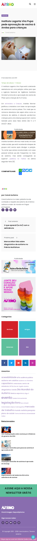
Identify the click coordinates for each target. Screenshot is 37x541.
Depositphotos (18, 512)
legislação (8, 402)
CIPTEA (11, 386)
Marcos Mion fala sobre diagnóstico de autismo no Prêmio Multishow (16, 244)
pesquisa (31, 410)
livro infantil (24, 403)
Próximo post (9, 238)
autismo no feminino (26, 381)
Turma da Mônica (20, 413)
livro (17, 402)
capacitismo (7, 383)
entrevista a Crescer (13, 104)
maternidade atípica (8, 407)
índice (3, 416)
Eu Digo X (26, 393)
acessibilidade (8, 377)
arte (18, 377)
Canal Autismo (10, 32)
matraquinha (19, 407)
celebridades (17, 384)
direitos (13, 393)
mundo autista (20, 410)
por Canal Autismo (9, 195)
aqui (33, 539)
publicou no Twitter (18, 159)
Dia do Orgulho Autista (21, 386)
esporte (19, 393)
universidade (30, 413)
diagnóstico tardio (9, 390)
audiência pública (26, 377)
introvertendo (22, 398)
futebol (15, 398)
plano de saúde (7, 413)
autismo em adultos (9, 380)
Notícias (4, 15)
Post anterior (13, 221)
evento (6, 397)
